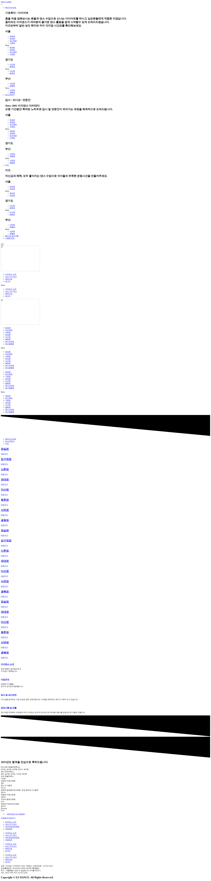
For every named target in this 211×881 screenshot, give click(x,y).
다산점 (12, 64)
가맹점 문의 (10, 238)
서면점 (12, 83)
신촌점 (12, 43)
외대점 (12, 39)
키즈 (7, 165)
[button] (107, 45)
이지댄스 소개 (10, 274)
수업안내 (5, 679)
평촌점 (12, 67)
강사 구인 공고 (11, 277)
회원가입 (8, 279)
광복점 (12, 86)
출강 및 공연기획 (11, 236)
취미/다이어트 (10, 8)
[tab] (10, 439)
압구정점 (13, 41)
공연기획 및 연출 (9, 708)
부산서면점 (9, 342)
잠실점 (12, 36)
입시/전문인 (10, 95)
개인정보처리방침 (12, 827)
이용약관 (8, 829)
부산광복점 (9, 344)
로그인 (8, 281)
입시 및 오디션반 (9, 695)
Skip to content (6, 2)
